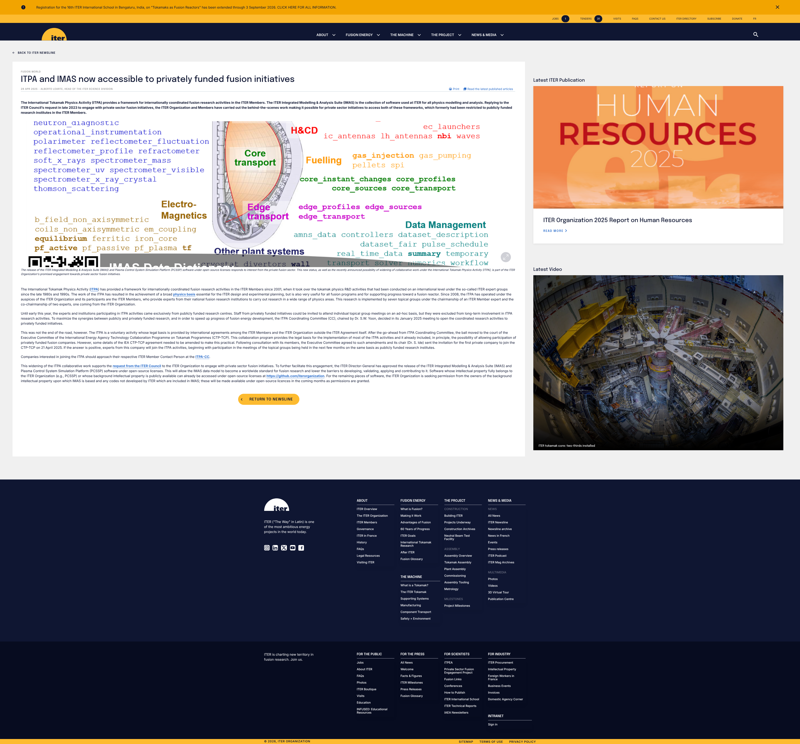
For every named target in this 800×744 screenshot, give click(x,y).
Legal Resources (368, 556)
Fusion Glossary (412, 559)
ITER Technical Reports (460, 706)
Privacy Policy (522, 742)
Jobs (360, 662)
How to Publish (454, 692)
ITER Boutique (366, 689)
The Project (442, 35)
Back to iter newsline (36, 53)
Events (493, 542)
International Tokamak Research (416, 544)
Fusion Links (453, 679)
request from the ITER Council (137, 366)
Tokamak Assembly (457, 562)
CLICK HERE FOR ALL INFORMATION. (306, 7)
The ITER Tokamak (413, 592)
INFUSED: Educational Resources (372, 711)
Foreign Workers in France (501, 677)
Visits (361, 696)
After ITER (408, 552)
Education (364, 702)
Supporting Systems (415, 598)
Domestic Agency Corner (505, 699)
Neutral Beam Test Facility (457, 537)
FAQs (360, 549)
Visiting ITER (365, 562)
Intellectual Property (502, 669)
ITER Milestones (412, 682)
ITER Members (367, 522)
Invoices (494, 692)
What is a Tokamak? (414, 585)
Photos (493, 579)
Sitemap (466, 742)
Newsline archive (500, 529)
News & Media (484, 35)
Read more (554, 231)
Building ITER (453, 516)
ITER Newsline (498, 522)
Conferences (453, 686)
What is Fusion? (411, 509)
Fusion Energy (359, 35)
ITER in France (367, 536)
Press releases (498, 549)
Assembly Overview (458, 556)
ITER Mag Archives (501, 562)
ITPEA (448, 662)
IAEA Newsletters (456, 712)
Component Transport (416, 612)
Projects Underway (457, 522)
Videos (493, 586)
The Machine (402, 35)
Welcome (407, 669)
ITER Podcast (497, 556)
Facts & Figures (411, 676)
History (362, 542)
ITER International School (461, 699)
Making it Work (411, 516)
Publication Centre (501, 599)
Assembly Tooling (456, 582)
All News (494, 516)
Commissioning (455, 576)
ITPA (94, 289)
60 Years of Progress (415, 529)
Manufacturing (411, 605)
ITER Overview (367, 509)
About (322, 35)
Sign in (493, 724)
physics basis (184, 294)
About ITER (364, 669)
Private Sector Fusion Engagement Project (459, 671)
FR (754, 18)
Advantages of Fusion (416, 522)
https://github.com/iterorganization (295, 376)
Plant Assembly (455, 569)
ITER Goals (408, 536)
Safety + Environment (416, 618)
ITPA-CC (202, 357)
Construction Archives (459, 529)
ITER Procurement (500, 662)
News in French (499, 536)
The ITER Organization (372, 516)
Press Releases (411, 689)
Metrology (451, 589)
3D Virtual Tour (498, 592)
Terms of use (491, 742)
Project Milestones (457, 606)
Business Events (499, 686)
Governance (365, 529)
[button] (776, 31)
